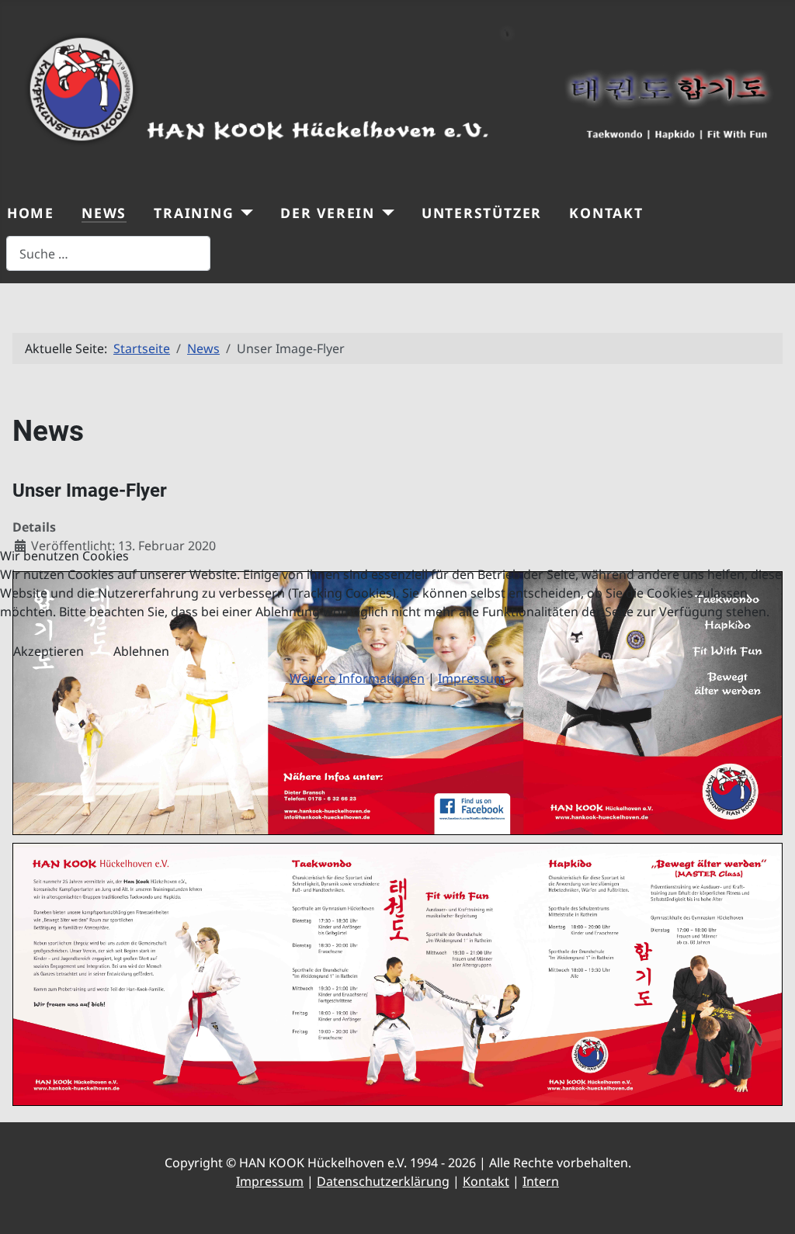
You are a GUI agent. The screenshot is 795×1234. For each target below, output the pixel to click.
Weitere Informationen (357, 678)
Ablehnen (141, 651)
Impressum (471, 678)
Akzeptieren (48, 651)
